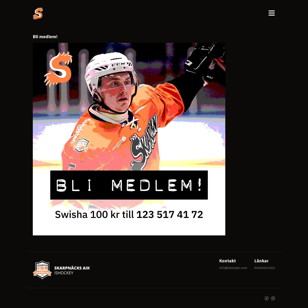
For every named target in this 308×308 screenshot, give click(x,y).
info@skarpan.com (233, 268)
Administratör (264, 268)
